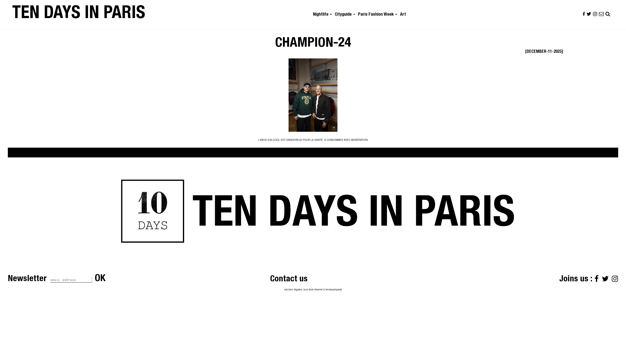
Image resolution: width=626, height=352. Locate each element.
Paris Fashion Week (376, 14)
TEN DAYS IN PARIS (78, 14)
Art (403, 14)
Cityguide (344, 14)
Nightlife (321, 14)
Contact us (289, 279)
